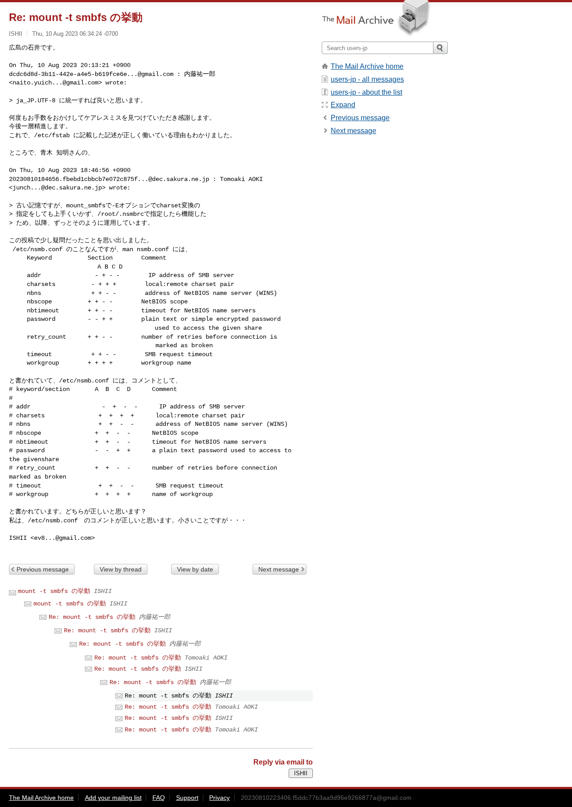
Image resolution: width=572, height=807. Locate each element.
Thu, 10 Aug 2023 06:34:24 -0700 (75, 33)
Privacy (219, 797)
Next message (278, 569)
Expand (343, 105)
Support (187, 797)
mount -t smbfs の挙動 (54, 591)
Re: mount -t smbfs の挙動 (92, 617)
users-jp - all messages (367, 79)
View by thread (121, 569)
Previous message (43, 569)
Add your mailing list (113, 797)
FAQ (158, 797)
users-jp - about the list (366, 92)
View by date (195, 569)
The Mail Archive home (367, 66)
